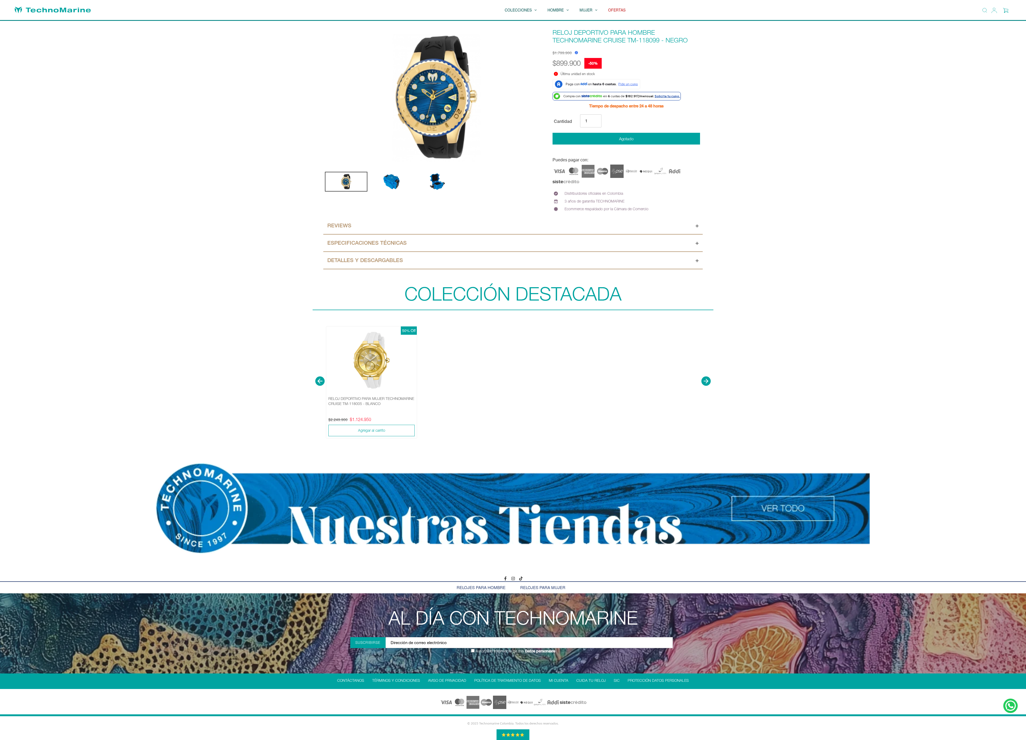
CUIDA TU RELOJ (591, 680)
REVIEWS (339, 225)
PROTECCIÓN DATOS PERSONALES (658, 680)
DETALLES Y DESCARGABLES (365, 260)
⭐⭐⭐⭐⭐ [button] (513, 735)
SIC (617, 680)
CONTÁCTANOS (350, 680)
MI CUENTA (558, 680)
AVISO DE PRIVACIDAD (447, 680)
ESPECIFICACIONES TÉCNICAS (367, 243)
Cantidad (563, 121)
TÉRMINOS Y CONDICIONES (396, 680)
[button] (320, 381)
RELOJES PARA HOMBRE (481, 587)
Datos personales (539, 651)
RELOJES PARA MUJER (542, 587)
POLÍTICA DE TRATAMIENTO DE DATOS (507, 680)
